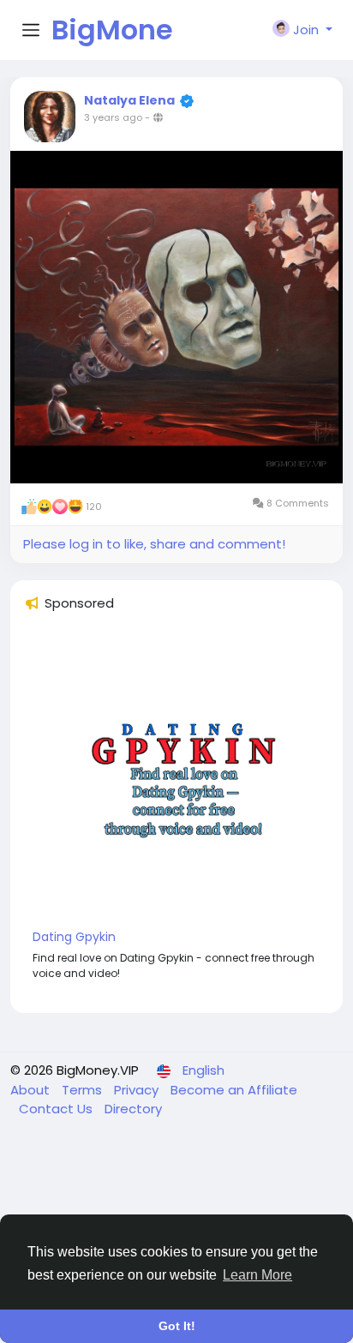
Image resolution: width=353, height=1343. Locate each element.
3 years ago (113, 117)
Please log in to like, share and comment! (154, 544)
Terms (83, 1090)
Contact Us (57, 1109)
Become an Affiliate (234, 1090)
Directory (133, 1109)
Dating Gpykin (74, 936)
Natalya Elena (129, 100)
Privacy (138, 1090)
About (31, 1090)
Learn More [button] (257, 1275)
